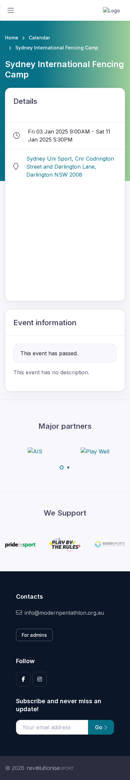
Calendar (39, 37)
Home (11, 37)
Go (99, 727)
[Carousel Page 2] (68, 467)
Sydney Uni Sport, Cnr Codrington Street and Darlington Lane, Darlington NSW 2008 (70, 166)
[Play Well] (95, 451)
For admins (34, 635)
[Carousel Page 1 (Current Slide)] (62, 467)
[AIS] (35, 451)
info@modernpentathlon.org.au (64, 612)
